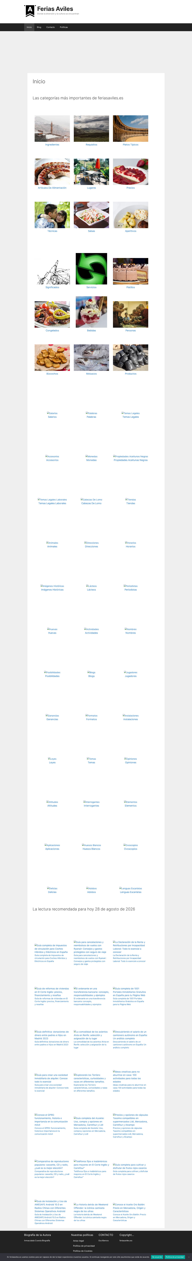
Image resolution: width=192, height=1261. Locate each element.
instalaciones (130, 719)
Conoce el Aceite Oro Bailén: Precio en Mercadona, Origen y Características (129, 1217)
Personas (131, 330)
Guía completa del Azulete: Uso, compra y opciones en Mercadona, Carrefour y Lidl (90, 1131)
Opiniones (130, 762)
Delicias (52, 892)
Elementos (130, 805)
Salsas (91, 231)
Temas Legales (131, 416)
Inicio (29, 27)
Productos (130, 373)
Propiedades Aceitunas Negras (131, 460)
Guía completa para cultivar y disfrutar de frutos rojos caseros (130, 1173)
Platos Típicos (130, 144)
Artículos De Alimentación (52, 187)
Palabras (91, 416)
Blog (39, 27)
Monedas (91, 460)
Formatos (91, 719)
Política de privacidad (84, 1246)
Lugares (91, 187)
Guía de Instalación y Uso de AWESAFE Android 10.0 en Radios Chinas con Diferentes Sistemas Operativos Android (50, 1219)
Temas (91, 762)
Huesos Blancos (91, 848)
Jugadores (130, 676)
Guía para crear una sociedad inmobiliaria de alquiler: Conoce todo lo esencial (52, 1088)
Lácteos (91, 589)
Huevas (52, 632)
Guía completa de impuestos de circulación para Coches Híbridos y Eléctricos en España (51, 958)
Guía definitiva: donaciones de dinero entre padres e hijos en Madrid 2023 (52, 1043)
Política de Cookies (82, 1251)
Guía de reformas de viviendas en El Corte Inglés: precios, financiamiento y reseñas (52, 1001)
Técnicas (52, 231)
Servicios (91, 287)
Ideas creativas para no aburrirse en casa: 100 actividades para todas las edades (129, 1088)
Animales (52, 546)
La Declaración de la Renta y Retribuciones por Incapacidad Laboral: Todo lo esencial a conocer (129, 958)
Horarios (130, 546)
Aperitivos (130, 231)
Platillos (130, 287)
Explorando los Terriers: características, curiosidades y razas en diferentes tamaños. (90, 1088)
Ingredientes (52, 144)
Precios (131, 187)
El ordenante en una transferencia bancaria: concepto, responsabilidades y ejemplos (89, 1001)
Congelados (52, 330)
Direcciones (91, 546)
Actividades (91, 632)
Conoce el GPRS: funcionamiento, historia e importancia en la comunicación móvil (50, 1131)
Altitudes (52, 805)
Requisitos (91, 144)
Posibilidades (52, 676)
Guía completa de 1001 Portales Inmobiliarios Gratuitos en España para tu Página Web (128, 1001)
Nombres (131, 632)
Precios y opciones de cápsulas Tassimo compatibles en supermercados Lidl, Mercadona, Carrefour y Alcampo (128, 1132)
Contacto (50, 27)
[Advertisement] (96, 50)
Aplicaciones (52, 848)
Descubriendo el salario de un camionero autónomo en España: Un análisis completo (129, 1044)
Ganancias (52, 719)
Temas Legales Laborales (52, 503)
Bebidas (91, 330)
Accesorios (52, 460)
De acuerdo (157, 1257)
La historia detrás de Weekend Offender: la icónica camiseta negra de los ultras (90, 1217)
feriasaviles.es (126, 1240)
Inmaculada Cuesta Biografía (37, 1240)
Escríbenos (104, 1240)
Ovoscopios (130, 848)
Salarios (52, 416)
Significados (52, 287)
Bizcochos (52, 373)
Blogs (91, 676)
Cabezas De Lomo (91, 503)
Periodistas (131, 589)
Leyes (52, 762)
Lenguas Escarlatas (130, 892)
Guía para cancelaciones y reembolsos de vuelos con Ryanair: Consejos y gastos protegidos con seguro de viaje (90, 959)
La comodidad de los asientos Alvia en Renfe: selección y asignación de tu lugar (91, 1044)
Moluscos (91, 373)
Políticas (64, 27)
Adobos (91, 892)
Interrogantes (91, 805)
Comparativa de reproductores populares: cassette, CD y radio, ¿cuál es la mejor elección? (52, 1174)
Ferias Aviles (55, 8)
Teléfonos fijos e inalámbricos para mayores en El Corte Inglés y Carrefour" (90, 1174)
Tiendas (130, 503)
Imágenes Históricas (52, 589)
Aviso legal (78, 1240)
